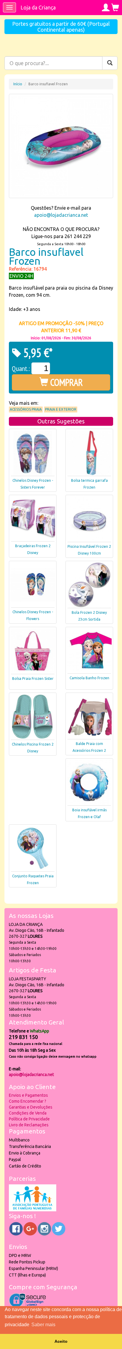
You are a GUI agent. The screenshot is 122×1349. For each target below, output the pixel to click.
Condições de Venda (27, 1113)
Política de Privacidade (29, 1119)
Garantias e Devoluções (30, 1107)
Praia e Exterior (60, 409)
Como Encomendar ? (27, 1101)
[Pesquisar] (110, 63)
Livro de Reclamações (29, 1124)
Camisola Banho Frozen (89, 678)
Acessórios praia (26, 409)
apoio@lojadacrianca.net (61, 215)
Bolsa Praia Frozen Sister (33, 678)
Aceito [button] (61, 1341)
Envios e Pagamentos (28, 1095)
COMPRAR (65, 382)
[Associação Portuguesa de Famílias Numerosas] (32, 1209)
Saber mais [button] (43, 1324)
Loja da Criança (38, 7)
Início (17, 84)
